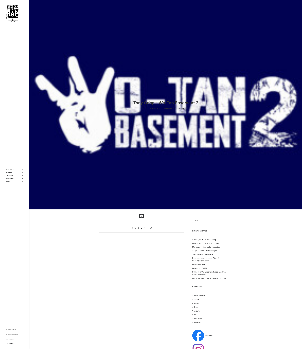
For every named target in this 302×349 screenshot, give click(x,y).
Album (169, 108)
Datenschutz (11, 343)
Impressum (10, 339)
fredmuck (182, 108)
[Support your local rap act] (14, 13)
